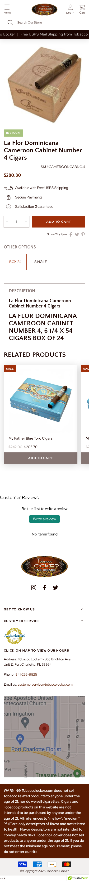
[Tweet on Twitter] (77, 234)
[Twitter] (55, 587)
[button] (7, 10)
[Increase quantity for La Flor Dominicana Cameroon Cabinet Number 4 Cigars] (26, 222)
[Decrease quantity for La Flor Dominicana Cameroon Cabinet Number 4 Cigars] (7, 222)
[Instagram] (33, 587)
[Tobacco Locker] (45, 9)
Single (40, 261)
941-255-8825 (26, 674)
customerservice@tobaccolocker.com (45, 684)
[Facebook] (44, 587)
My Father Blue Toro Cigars (30, 438)
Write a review (44, 518)
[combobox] (44, 22)
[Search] (10, 22)
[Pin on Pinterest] (83, 234)
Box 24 (15, 261)
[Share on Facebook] (71, 234)
